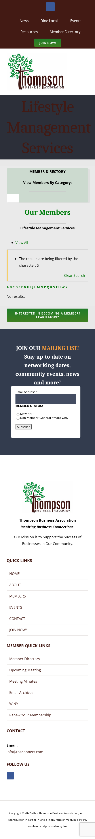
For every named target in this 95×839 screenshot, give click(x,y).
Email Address (26, 392)
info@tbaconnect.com (25, 751)
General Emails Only (54, 418)
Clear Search (74, 275)
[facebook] (10, 775)
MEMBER (27, 414)
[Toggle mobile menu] (86, 59)
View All (21, 242)
